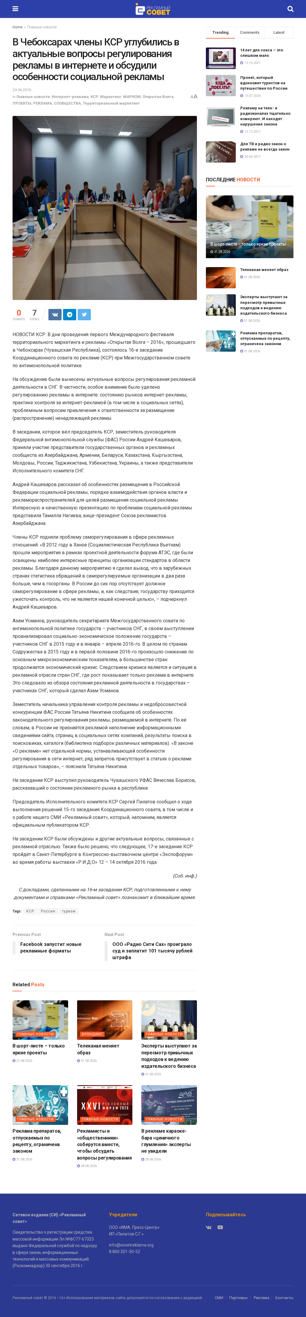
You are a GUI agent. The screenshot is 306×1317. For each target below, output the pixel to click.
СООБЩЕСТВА (67, 103)
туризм (69, 911)
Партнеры (238, 1297)
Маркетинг (110, 96)
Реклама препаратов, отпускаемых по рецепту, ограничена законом (265, 338)
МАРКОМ (132, 96)
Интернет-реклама (70, 96)
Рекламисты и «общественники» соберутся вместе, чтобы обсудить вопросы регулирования (104, 1144)
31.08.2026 (23, 1061)
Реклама (261, 1297)
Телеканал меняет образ (264, 269)
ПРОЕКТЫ (22, 103)
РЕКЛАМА (42, 103)
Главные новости (42, 27)
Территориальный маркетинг (111, 103)
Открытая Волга (158, 96)
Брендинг (92, 1034)
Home (17, 27)
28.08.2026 (88, 1166)
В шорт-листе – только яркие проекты (248, 244)
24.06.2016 (22, 90)
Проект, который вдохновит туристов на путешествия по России (263, 83)
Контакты (284, 1297)
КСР (94, 96)
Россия (48, 911)
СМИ (219, 1297)
